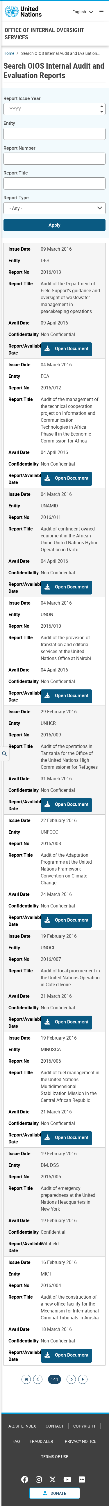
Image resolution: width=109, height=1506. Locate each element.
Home (8, 53)
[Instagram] (39, 1479)
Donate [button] (58, 1493)
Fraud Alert (42, 1441)
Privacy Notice (80, 1441)
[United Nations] (23, 11)
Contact (55, 1426)
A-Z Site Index (22, 1426)
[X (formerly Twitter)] (52, 1479)
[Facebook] (26, 1479)
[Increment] (102, 106)
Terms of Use (54, 1456)
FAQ (16, 1441)
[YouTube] (67, 1479)
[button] (66, 349)
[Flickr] (82, 1479)
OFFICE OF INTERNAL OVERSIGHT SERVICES (44, 33)
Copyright (84, 1426)
